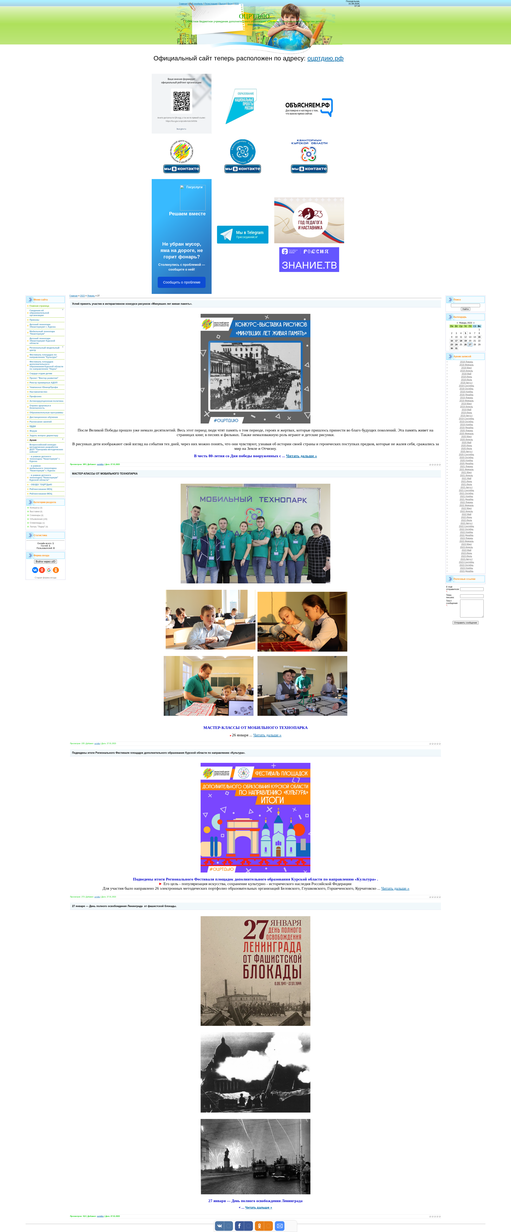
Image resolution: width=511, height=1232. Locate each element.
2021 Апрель (466, 475)
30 (452, 348)
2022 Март (466, 508)
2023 (82, 295)
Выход (222, 3)
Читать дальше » (301, 456)
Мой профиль (196, 3)
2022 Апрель (466, 511)
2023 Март (466, 544)
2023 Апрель (466, 547)
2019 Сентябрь (466, 418)
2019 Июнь (466, 412)
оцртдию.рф (325, 58)
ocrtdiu (100, 464)
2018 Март (466, 367)
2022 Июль (466, 520)
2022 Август (466, 523)
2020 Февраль (467, 433)
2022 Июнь (466, 517)
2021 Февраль (467, 469)
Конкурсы (35, 507)
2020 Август (466, 451)
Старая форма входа (45, 577)
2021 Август (466, 487)
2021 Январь (466, 466)
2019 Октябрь (466, 421)
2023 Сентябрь (466, 562)
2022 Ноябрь (466, 532)
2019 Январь (466, 397)
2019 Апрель (466, 406)
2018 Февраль (467, 364)
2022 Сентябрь (466, 526)
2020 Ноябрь (466, 460)
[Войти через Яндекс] (42, 570)
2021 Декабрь (466, 499)
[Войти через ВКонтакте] (35, 570)
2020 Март (466, 436)
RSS (236, 3)
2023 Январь (466, 538)
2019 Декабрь (466, 427)
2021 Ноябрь (466, 496)
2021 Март (466, 472)
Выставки (35, 511)
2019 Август (466, 415)
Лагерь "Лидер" (37, 526)
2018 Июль (466, 379)
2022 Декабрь (466, 535)
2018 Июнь (466, 376)
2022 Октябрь (466, 529)
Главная (183, 3)
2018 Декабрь (466, 394)
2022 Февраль (467, 505)
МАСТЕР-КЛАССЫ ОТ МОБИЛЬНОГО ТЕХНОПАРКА (105, 473)
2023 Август (466, 559)
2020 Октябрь (466, 457)
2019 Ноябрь (466, 424)
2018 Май (466, 373)
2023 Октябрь (466, 565)
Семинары (35, 515)
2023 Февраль (467, 541)
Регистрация (211, 3)
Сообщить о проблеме (181, 282)
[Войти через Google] (49, 570)
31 (456, 348)
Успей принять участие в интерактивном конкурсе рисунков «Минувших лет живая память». (132, 303)
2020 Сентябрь (466, 454)
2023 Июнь (466, 553)
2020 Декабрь (466, 463)
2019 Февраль (467, 400)
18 (461, 341)
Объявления (36, 519)
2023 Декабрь (466, 571)
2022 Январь (466, 502)
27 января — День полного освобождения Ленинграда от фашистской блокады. (124, 906)
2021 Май (466, 478)
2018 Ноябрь (466, 391)
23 (452, 344)
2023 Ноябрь (466, 568)
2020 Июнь (466, 445)
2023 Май (466, 550)
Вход (230, 3)
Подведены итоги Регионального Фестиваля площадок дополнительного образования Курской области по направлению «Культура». (158, 752)
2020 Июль (466, 448)
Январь (91, 295)
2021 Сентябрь (466, 490)
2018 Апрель (466, 370)
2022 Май (466, 514)
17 (456, 341)
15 (479, 337)
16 (452, 341)
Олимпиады (36, 523)
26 (465, 344)
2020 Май (466, 442)
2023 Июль (466, 556)
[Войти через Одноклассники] (56, 570)
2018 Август (466, 382)
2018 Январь (466, 361)
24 (456, 344)
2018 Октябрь (466, 388)
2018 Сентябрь (466, 385)
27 (470, 344)
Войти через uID (45, 561)
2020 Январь (466, 430)
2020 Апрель (466, 439)
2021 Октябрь (466, 493)
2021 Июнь (466, 481)
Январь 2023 (465, 323)
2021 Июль (466, 484)
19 (465, 341)
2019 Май (466, 409)
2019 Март (466, 403)
